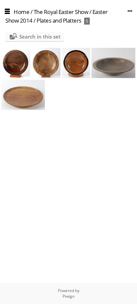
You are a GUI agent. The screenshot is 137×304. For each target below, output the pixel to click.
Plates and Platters (59, 20)
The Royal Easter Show (61, 12)
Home (21, 12)
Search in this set (40, 36)
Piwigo (68, 296)
